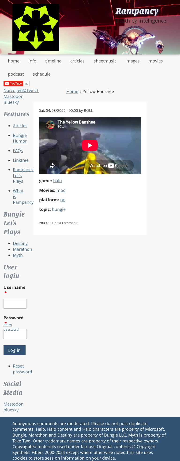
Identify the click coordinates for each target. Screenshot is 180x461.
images (132, 61)
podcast (16, 74)
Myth (18, 255)
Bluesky (11, 102)
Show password (11, 327)
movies (156, 61)
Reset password (22, 369)
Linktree (21, 160)
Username (15, 290)
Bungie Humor (20, 138)
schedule (42, 74)
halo (57, 180)
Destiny (20, 243)
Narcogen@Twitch (21, 90)
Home (72, 91)
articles (77, 61)
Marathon (22, 249)
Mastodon (13, 96)
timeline (53, 61)
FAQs (18, 150)
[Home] (35, 27)
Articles (20, 125)
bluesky (11, 410)
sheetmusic (105, 61)
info (32, 61)
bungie (59, 209)
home (13, 61)
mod (61, 190)
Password (13, 320)
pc (62, 199)
